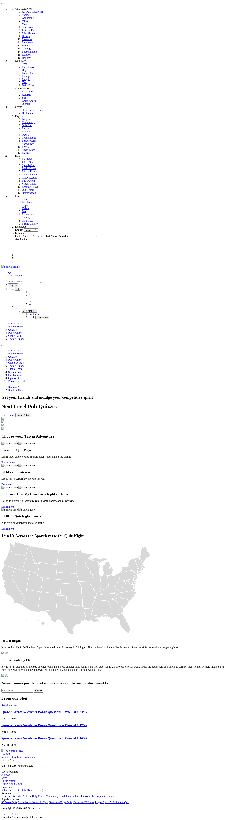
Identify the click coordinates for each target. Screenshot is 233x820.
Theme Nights (16, 338)
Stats (23, 790)
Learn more (7, 506)
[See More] (2, 345)
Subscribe (6, 790)
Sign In (13, 285)
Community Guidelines (58, 796)
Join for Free (29, 311)
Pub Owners (15, 332)
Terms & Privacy (10, 813)
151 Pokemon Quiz (118, 802)
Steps (4, 777)
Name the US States (83, 802)
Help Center (38, 796)
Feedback (34, 314)
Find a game (8, 414)
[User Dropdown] (16, 308)
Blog (40, 790)
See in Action (23, 415)
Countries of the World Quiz (33, 802)
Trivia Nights (15, 275)
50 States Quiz (9, 802)
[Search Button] (41, 282)
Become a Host (16, 381)
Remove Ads (15, 387)
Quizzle (12, 329)
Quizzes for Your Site (83, 796)
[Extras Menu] (2, 3)
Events (16, 790)
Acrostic (5, 774)
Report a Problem (21, 796)
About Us (31, 790)
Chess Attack (8, 780)
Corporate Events (104, 796)
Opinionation (15, 378)
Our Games (14, 375)
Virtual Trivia (15, 368)
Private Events (16, 326)
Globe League (16, 335)
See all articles (9, 705)
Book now (7, 484)
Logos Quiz (101, 802)
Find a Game (15, 323)
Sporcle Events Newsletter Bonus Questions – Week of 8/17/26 (44, 725)
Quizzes (12, 272)
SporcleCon (14, 371)
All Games (16, 783)
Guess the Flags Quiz (60, 802)
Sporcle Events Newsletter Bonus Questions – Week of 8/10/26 (44, 738)
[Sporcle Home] (10, 266)
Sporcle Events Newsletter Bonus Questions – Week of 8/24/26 (44, 712)
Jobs (45, 790)
